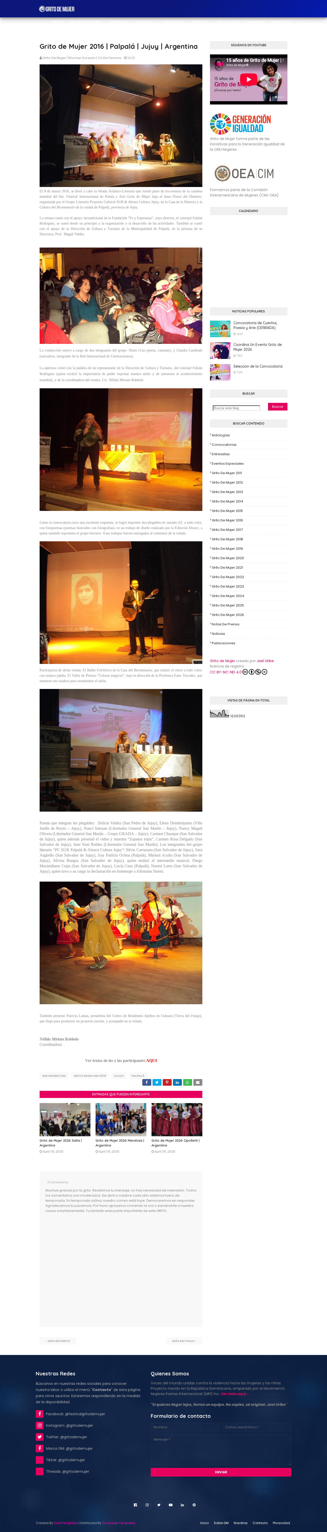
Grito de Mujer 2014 (227, 501)
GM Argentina (54, 1076)
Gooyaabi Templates (118, 1523)
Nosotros (241, 1523)
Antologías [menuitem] (228, 22)
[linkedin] (182, 1505)
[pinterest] (194, 1505)
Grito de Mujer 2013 (227, 491)
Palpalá (138, 1076)
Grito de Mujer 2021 (227, 567)
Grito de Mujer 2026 (228, 614)
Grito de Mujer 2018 (227, 539)
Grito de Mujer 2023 (228, 586)
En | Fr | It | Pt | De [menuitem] (85, 22)
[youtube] (171, 1505)
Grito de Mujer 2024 (228, 595)
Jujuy (119, 1076)
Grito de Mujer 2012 (227, 482)
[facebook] (135, 1505)
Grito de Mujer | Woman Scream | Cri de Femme (82, 57)
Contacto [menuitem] (281, 22)
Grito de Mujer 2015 (227, 510)
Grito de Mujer (222, 660)
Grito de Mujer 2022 (228, 577)
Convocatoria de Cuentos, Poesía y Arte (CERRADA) (255, 325)
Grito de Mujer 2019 (227, 548)
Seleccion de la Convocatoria (258, 366)
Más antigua (183, 1341)
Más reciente (59, 1341)
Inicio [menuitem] (57, 22)
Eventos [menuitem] (145, 22)
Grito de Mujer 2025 (228, 605)
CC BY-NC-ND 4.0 (226, 672)
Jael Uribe (265, 660)
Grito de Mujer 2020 (228, 558)
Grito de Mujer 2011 (227, 473)
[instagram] (147, 1505)
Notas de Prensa (225, 624)
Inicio (204, 1523)
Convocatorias (224, 444)
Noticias (218, 633)
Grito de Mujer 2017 (227, 529)
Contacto (260, 1523)
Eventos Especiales (228, 463)
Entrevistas (221, 454)
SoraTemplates (66, 1523)
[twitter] (159, 1505)
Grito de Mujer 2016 (90, 1076)
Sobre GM (221, 1523)
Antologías (221, 435)
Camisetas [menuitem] (255, 22)
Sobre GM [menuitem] (118, 22)
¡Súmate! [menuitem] (199, 22)
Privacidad (281, 1523)
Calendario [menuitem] (173, 22)
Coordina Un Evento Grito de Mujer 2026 (257, 347)
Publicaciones (223, 643)
